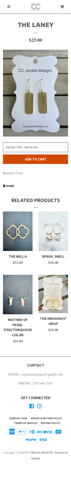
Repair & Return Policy (46, 418)
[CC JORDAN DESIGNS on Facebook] (31, 406)
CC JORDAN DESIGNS (39, 452)
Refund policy (50, 423)
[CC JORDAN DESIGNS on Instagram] (39, 406)
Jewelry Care (18, 418)
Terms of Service (25, 423)
